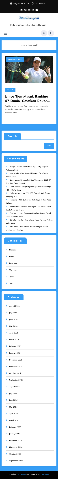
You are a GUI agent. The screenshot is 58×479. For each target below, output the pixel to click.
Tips (11, 283)
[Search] (44, 33)
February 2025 (15, 427)
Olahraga (13, 270)
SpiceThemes (44, 474)
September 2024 (16, 460)
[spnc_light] (51, 33)
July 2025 (13, 393)
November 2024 (15, 447)
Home (11, 256)
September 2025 (16, 380)
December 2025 (15, 359)
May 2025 (13, 407)
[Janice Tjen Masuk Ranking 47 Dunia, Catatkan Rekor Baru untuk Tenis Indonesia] (29, 69)
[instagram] (33, 10)
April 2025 (13, 413)
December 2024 (15, 440)
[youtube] (36, 10)
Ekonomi (10, 90)
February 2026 (15, 346)
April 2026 (13, 332)
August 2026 (14, 306)
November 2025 (15, 366)
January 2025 (14, 433)
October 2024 (15, 454)
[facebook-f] (21, 10)
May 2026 (13, 326)
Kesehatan (13, 263)
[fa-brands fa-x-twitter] (25, 10)
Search (12, 136)
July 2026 (13, 312)
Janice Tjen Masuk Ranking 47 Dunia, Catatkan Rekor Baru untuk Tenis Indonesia (26, 98)
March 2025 (14, 420)
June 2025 (13, 400)
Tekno (11, 276)
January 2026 (14, 353)
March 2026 (14, 339)
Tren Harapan (21, 474)
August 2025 (14, 386)
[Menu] (5, 33)
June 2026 (13, 319)
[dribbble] (29, 10)
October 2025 (15, 373)
